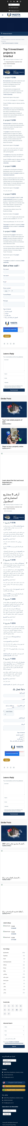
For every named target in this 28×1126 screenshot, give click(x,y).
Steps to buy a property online (12, 446)
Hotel (4, 958)
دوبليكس (5, 974)
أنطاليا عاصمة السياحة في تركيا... (13, 912)
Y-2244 (13, 926)
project (7, 131)
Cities (6, 1027)
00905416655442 (8, 1100)
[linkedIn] (14, 1)
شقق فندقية (5, 980)
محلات (4, 989)
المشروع (5, 539)
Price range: (5, 1041)
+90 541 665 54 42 (8, 1074)
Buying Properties (6, 39)
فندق (4, 983)
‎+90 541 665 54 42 (14, 7)
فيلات (4, 986)
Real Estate (18, 39)
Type (6, 1034)
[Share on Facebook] (4, 344)
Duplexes (5, 955)
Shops (4, 968)
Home (2, 37)
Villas (4, 971)
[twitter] (10, 1)
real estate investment (8, 175)
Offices (5, 964)
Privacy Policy (12, 1124)
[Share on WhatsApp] (10, 344)
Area (6, 1030)
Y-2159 (13, 120)
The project (6, 108)
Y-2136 (13, 77)
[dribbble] (16, 1006)
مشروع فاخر (21, 563)
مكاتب (4, 992)
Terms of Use (5, 1124)
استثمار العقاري (6, 605)
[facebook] (7, 1)
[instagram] (20, 1)
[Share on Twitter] (7, 344)
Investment (12, 39)
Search (14, 1046)
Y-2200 (13, 166)
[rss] (8, 1006)
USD (11, 4)
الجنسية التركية (6, 536)
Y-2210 (13, 194)
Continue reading (6, 423)
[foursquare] (8, 1013)
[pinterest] (12, 1009)
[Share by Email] (14, 344)
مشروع (22, 526)
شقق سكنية (5, 977)
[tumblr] (8, 1009)
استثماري (18, 526)
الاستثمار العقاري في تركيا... (11, 878)
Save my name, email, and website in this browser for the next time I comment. (13, 386)
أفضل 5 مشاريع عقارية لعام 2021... (13, 844)
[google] (20, 1006)
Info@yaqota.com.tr (9, 1077)
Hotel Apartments (7, 961)
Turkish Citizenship (11, 63)
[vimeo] (20, 1009)
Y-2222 (13, 231)
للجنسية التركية (6, 595)
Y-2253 (13, 937)
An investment (6, 80)
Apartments (6, 952)
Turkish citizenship (7, 94)
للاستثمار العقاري (7, 655)
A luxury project (7, 123)
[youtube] (17, 1)
